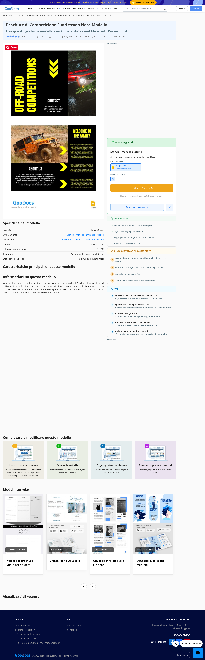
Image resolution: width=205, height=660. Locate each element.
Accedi (182, 8)
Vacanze (105, 8)
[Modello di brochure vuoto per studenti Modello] (23, 524)
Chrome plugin (74, 625)
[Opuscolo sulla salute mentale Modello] (153, 524)
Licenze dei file (22, 625)
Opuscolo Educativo (16, 549)
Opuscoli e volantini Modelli (39, 15)
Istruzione (78, 8)
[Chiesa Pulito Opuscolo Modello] (67, 524)
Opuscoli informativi (103, 549)
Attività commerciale (48, 8)
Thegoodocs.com (11, 15)
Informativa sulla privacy (27, 634)
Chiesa (66, 8)
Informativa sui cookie (26, 638)
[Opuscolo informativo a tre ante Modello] (110, 524)
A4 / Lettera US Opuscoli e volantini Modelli (82, 239)
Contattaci (72, 629)
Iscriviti (196, 8)
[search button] (165, 8)
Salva (14, 47)
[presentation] (84, 586)
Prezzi (117, 8)
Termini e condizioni (25, 629)
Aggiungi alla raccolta (138, 207)
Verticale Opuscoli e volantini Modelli (85, 234)
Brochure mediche (145, 549)
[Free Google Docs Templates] (12, 8)
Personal (91, 8)
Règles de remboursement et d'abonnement (37, 642)
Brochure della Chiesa (60, 549)
